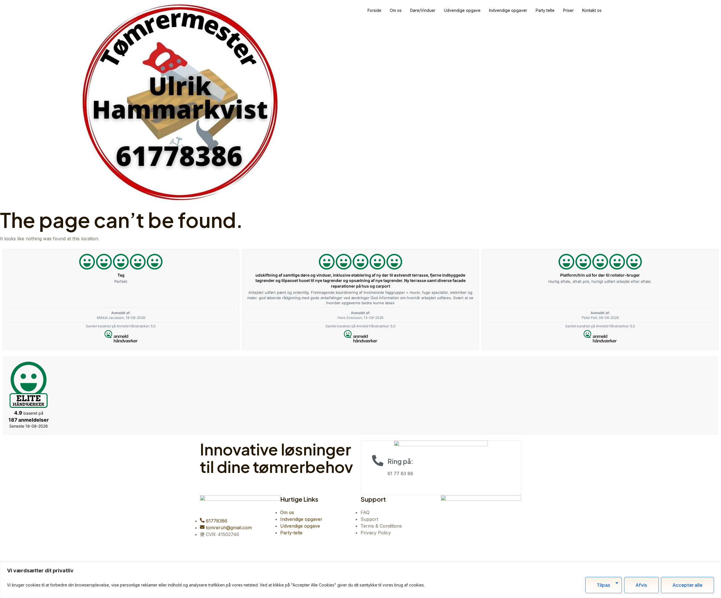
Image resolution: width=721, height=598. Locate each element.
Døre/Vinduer (422, 10)
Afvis (641, 585)
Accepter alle (687, 585)
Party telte (545, 10)
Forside (374, 10)
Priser (568, 10)
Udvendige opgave (462, 10)
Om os (396, 10)
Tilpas (603, 585)
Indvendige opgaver (508, 10)
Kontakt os (592, 10)
